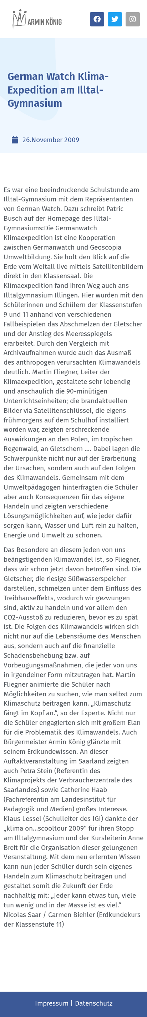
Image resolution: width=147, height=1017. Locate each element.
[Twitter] (115, 19)
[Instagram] (133, 19)
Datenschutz (93, 1003)
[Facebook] (97, 19)
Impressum (52, 1003)
